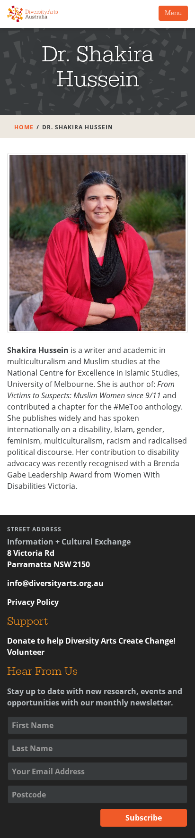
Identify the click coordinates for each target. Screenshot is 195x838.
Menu (173, 13)
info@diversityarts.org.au (55, 583)
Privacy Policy (33, 602)
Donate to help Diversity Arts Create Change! (91, 641)
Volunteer (25, 652)
